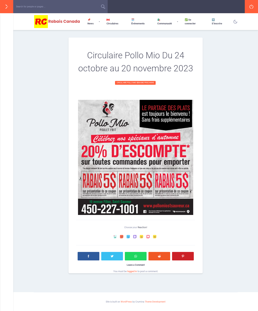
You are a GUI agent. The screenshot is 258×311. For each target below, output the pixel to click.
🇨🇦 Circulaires (112, 21)
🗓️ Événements (138, 21)
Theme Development (155, 301)
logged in (132, 271)
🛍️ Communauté (164, 21)
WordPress (126, 301)
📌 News (90, 21)
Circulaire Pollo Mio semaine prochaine (135, 83)
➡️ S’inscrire (217, 21)
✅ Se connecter (190, 21)
